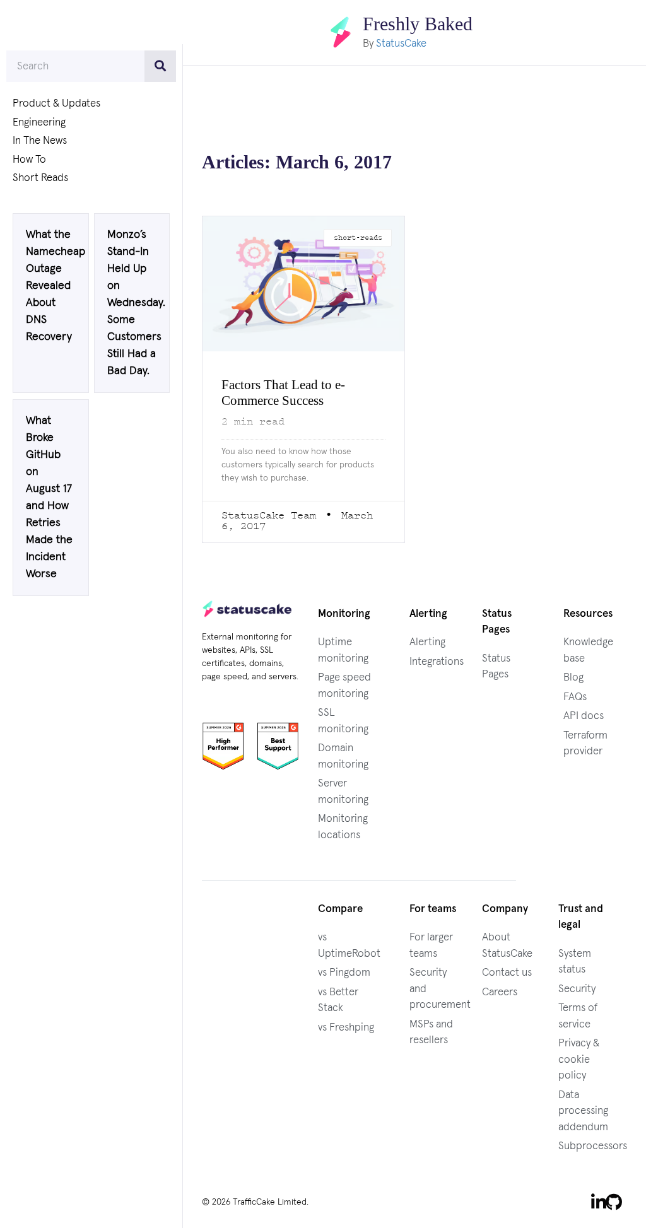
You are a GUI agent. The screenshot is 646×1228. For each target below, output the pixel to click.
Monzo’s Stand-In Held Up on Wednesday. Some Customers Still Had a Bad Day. (136, 306)
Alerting (427, 641)
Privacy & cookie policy (578, 1059)
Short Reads (40, 178)
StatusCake (397, 43)
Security (577, 988)
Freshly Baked (418, 24)
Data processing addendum (583, 1110)
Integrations (436, 661)
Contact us (507, 972)
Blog (573, 677)
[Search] (160, 66)
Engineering (39, 122)
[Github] (614, 1201)
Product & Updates (56, 103)
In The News (40, 141)
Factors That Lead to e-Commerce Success (291, 392)
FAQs (575, 696)
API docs (583, 715)
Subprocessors (592, 1145)
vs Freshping (346, 1027)
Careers (499, 991)
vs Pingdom (344, 972)
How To (29, 160)
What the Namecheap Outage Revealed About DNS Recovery (55, 288)
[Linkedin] (599, 1201)
